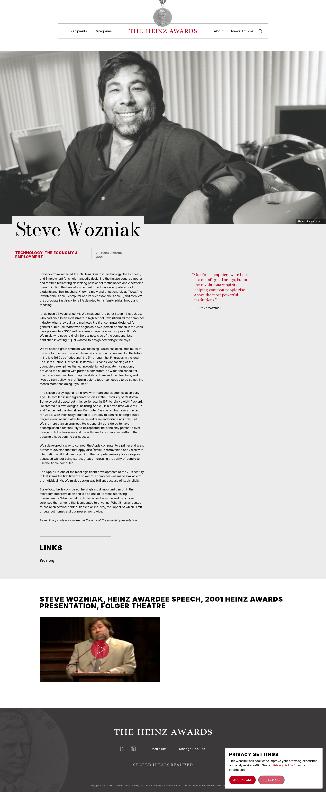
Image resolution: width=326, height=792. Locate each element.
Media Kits (158, 749)
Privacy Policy (283, 765)
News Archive (242, 31)
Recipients (78, 31)
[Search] (260, 31)
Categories (103, 31)
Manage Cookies (192, 749)
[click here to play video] (100, 649)
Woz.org (47, 561)
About (219, 31)
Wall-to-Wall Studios (171, 785)
